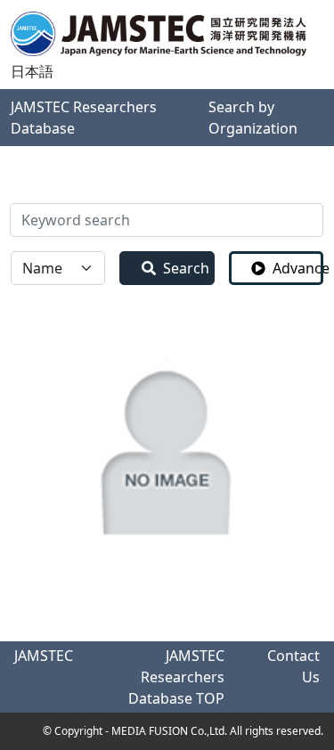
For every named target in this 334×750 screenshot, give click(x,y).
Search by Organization (252, 117)
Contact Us (293, 666)
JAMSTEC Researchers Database (84, 117)
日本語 (32, 71)
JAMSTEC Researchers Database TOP (176, 677)
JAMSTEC (43, 655)
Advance (298, 268)
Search (186, 268)
